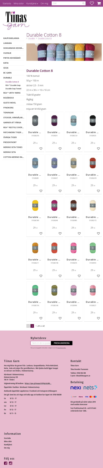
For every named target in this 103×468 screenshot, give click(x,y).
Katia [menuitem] (5, 63)
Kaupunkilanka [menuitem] (11, 38)
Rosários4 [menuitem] (8, 97)
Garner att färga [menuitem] (12, 122)
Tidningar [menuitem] (8, 112)
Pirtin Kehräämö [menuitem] (12, 58)
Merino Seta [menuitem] (9, 152)
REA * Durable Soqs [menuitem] (13, 85)
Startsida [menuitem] (7, 3)
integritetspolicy (61, 348)
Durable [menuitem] (7, 77)
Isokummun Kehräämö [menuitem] (13, 48)
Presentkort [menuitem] (9, 142)
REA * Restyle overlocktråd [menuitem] (13, 127)
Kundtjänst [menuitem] (31, 3)
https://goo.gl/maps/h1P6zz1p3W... (38, 383)
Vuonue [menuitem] (7, 53)
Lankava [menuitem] (7, 43)
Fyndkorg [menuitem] (8, 107)
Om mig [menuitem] (44, 3)
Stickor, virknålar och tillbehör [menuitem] (13, 117)
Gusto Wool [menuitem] (9, 102)
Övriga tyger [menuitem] (10, 137)
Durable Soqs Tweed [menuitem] (13, 89)
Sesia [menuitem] (5, 68)
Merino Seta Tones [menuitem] (12, 147)
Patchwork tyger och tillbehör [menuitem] (13, 132)
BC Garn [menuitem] (7, 72)
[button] (93, 3)
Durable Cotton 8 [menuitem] (12, 82)
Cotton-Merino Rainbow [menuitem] (13, 157)
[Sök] (84, 3)
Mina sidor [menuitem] (19, 3)
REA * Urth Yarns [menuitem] (12, 93)
